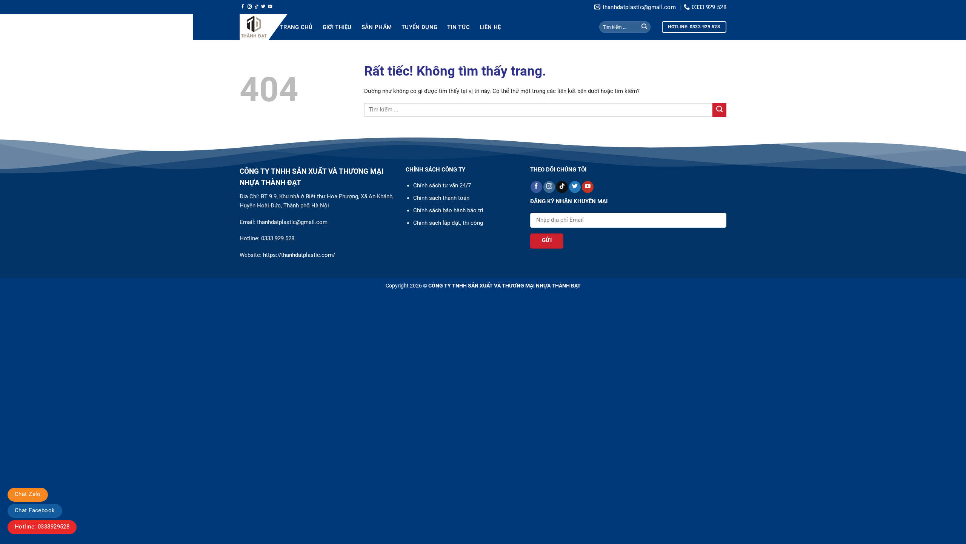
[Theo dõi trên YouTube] (270, 7)
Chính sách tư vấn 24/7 (442, 185)
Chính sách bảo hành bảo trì (448, 210)
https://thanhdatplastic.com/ (298, 255)
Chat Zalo (28, 494)
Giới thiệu (337, 27)
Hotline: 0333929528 (42, 526)
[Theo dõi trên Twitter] (263, 7)
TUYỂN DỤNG (419, 27)
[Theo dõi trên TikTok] (256, 7)
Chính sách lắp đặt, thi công (448, 222)
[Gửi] (644, 27)
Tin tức (458, 27)
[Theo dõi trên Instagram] (250, 7)
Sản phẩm (376, 27)
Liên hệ (490, 27)
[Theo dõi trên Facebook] (243, 7)
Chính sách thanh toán (441, 198)
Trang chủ (296, 27)
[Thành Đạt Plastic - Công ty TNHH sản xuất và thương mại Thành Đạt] (254, 27)
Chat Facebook (35, 510)
